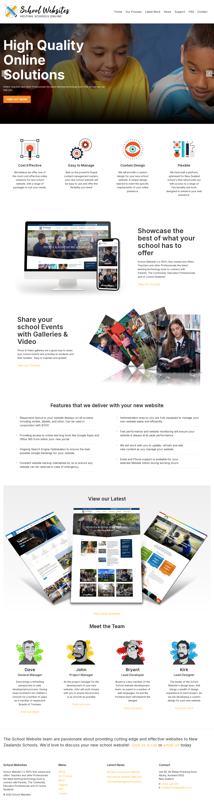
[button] (71, 257)
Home (118, 11)
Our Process (134, 11)
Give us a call (144, 745)
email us (171, 745)
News (167, 11)
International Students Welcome (124, 776)
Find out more (30, 711)
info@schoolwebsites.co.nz (176, 787)
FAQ (191, 11)
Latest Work (152, 11)
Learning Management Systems (124, 781)
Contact (202, 11)
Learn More (15, 92)
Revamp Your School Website (123, 772)
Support (180, 11)
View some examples (107, 613)
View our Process (149, 284)
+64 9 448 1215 (170, 784)
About (62, 771)
